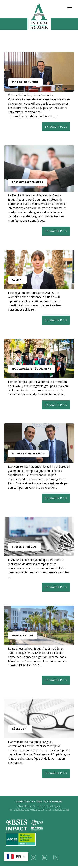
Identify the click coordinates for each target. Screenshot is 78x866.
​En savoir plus (56, 126)
